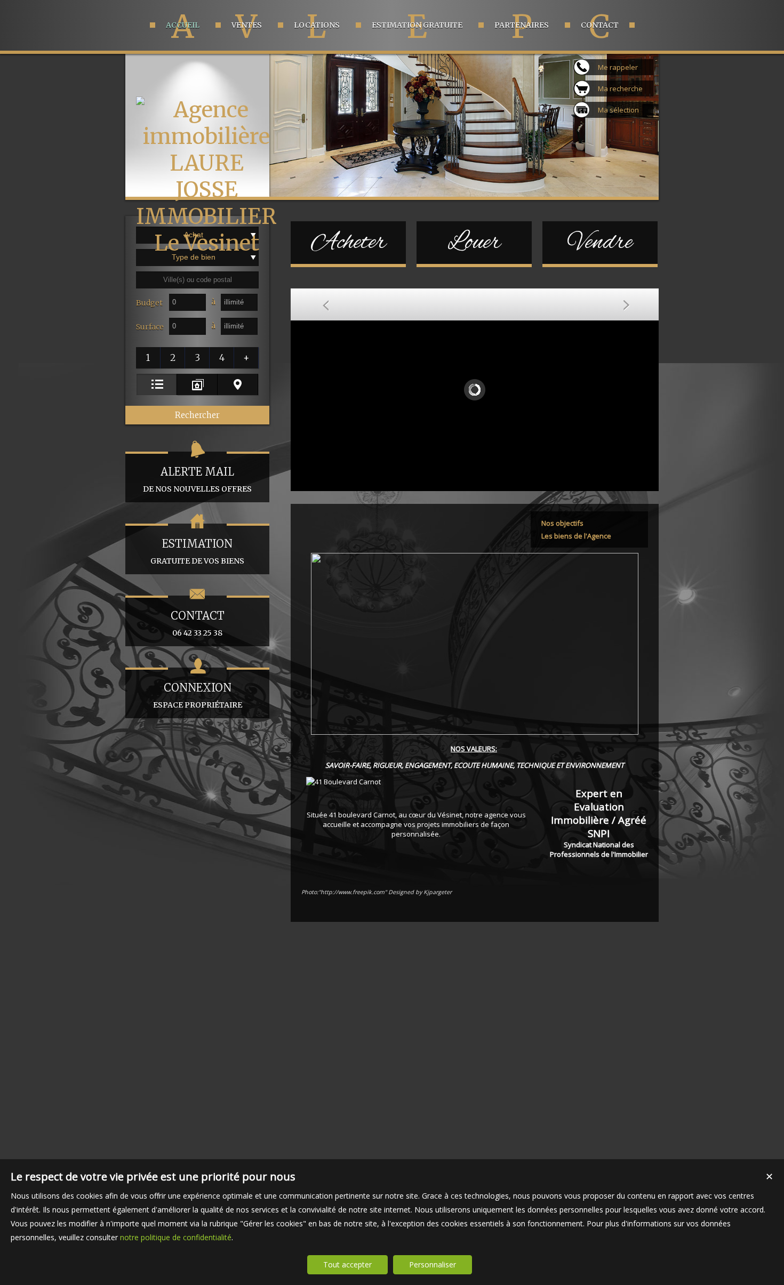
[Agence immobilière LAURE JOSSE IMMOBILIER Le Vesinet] (206, 243)
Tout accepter (347, 1264)
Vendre (600, 243)
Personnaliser (432, 1264)
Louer (474, 243)
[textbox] (197, 279)
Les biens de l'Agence (576, 536)
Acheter (348, 243)
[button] (148, 357)
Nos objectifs (562, 523)
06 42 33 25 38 (198, 623)
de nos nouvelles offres (197, 479)
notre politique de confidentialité (175, 1237)
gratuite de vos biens (197, 551)
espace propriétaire (197, 695)
